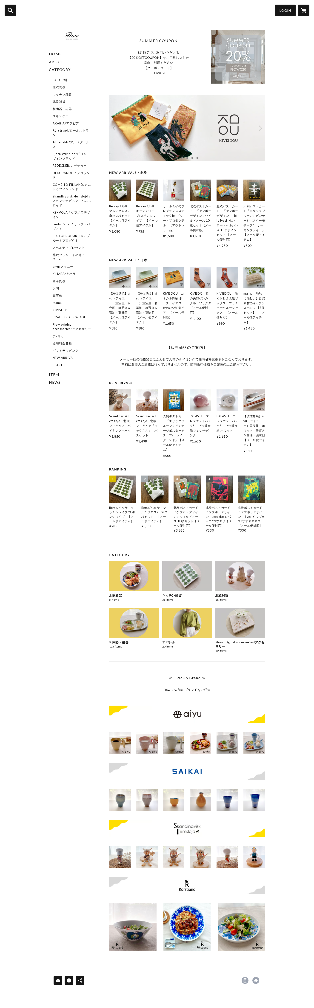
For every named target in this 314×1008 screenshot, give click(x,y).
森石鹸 (57, 295)
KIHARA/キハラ (64, 274)
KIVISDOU (61, 310)
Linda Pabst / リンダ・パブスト (71, 226)
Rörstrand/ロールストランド (71, 133)
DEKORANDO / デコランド (71, 175)
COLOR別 (60, 80)
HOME (55, 54)
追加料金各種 (62, 343)
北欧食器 (59, 87)
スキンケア (61, 116)
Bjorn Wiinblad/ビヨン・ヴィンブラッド (71, 156)
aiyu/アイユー (63, 266)
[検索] (10, 10)
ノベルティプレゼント (69, 247)
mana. (57, 302)
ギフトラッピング (65, 350)
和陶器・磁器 (62, 109)
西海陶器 (59, 281)
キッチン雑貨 (62, 94)
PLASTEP (60, 365)
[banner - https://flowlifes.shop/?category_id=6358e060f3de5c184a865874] (187, 771)
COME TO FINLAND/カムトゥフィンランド (72, 187)
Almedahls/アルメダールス (71, 144)
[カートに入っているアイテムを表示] (303, 10)
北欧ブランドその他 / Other (68, 257)
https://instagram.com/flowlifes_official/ (245, 980)
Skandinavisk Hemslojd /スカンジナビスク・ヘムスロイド (72, 200)
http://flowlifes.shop (255, 980)
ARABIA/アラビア (66, 123)
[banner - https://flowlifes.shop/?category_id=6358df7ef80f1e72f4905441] (187, 885)
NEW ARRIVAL (63, 358)
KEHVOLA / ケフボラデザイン (71, 215)
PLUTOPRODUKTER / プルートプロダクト (71, 238)
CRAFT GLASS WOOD (70, 317)
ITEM (54, 374)
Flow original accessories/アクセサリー (72, 327)
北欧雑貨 (59, 101)
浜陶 (56, 288)
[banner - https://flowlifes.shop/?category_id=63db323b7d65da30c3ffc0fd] (187, 828)
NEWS (54, 382)
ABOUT (56, 61)
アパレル (59, 336)
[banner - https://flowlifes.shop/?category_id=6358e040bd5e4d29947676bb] (187, 714)
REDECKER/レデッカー (70, 165)
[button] (285, 10)
